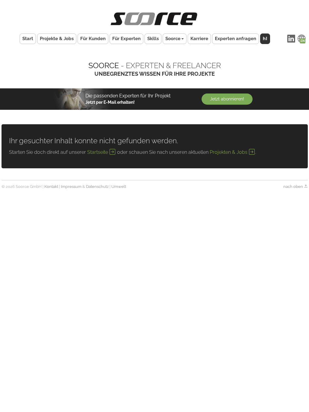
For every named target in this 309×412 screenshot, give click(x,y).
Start (27, 38)
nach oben (293, 186)
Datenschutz (97, 186)
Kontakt (51, 186)
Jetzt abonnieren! (227, 99)
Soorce (172, 38)
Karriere (199, 38)
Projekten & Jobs (229, 152)
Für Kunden (93, 38)
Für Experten (126, 38)
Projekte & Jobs (57, 38)
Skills (153, 38)
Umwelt (118, 186)
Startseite (98, 152)
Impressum (71, 186)
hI (265, 38)
